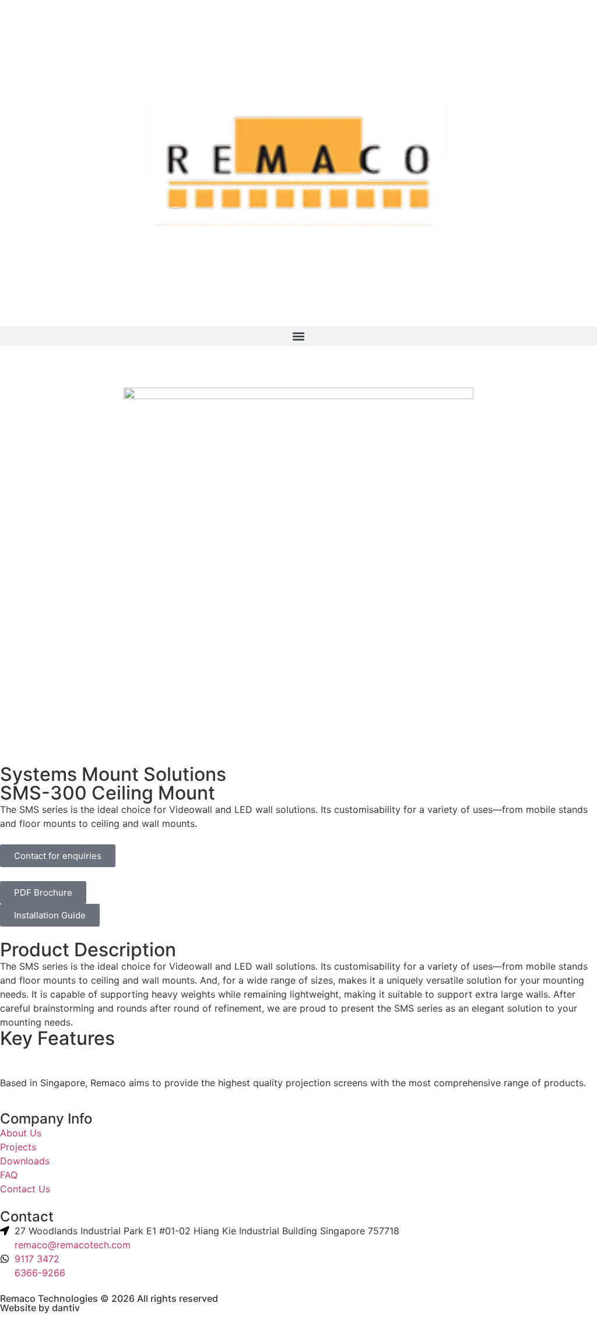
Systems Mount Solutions (113, 774)
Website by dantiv (40, 1308)
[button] (298, 336)
